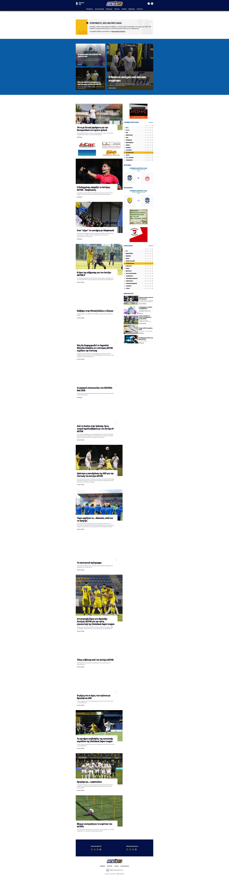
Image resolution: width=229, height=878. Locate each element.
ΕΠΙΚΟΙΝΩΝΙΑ (102, 866)
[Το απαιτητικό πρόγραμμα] (99, 549)
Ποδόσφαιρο (109, 9)
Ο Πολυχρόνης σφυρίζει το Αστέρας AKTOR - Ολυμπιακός (93, 188)
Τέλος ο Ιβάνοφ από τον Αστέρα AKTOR (95, 659)
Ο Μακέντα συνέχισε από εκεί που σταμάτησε (127, 78)
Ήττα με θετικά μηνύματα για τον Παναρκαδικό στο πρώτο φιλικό (92, 129)
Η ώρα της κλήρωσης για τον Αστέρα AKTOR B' (94, 274)
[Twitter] (95, 849)
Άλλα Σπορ (117, 9)
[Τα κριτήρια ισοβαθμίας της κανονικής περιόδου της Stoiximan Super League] (99, 725)
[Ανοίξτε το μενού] (152, 3)
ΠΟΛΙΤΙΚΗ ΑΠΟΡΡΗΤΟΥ (125, 866)
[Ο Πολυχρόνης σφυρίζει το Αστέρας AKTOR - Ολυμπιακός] (99, 174)
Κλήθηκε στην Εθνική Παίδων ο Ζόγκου (95, 310)
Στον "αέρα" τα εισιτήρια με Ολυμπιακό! (95, 230)
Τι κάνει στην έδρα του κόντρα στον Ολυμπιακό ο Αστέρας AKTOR (145, 317)
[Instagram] (98, 849)
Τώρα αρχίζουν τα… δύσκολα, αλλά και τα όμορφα (95, 519)
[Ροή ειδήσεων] (149, 3)
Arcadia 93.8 (140, 9)
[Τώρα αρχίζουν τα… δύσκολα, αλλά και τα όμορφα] (99, 505)
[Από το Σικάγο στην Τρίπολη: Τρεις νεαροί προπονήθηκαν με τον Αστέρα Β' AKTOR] (99, 415)
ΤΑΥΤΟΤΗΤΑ (116, 866)
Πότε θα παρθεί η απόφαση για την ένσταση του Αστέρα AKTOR (89, 83)
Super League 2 (128, 246)
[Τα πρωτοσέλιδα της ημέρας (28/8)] (131, 329)
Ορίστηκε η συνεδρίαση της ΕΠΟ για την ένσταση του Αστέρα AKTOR (95, 474)
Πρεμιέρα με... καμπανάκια (89, 781)
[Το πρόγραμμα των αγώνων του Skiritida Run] (131, 309)
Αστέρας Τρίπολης (99, 9)
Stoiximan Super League (131, 122)
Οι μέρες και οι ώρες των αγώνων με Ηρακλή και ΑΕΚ (93, 697)
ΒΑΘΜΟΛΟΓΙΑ (151, 122)
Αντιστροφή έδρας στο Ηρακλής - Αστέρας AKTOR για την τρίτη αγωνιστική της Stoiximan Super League (95, 621)
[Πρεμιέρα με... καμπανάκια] (99, 768)
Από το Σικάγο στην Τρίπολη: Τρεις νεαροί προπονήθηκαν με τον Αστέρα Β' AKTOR (95, 429)
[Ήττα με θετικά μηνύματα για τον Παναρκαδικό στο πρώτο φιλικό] (99, 117)
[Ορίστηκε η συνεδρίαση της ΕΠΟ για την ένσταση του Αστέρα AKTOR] (99, 460)
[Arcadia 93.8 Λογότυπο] (114, 3)
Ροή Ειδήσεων (89, 9)
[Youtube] (100, 849)
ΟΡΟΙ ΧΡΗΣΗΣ (109, 866)
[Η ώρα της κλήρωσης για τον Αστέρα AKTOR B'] (99, 259)
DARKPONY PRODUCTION (120, 873)
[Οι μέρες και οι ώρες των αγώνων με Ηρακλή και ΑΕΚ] (99, 685)
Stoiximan (124, 9)
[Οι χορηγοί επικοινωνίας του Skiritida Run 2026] (99, 377)
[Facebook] (92, 849)
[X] (130, 849)
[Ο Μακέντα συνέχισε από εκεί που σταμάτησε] (131, 300)
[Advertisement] (87, 145)
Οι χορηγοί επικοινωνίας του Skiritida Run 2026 (94, 389)
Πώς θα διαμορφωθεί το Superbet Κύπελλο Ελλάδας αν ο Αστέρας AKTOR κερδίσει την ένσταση (95, 348)
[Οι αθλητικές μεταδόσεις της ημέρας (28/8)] (131, 339)
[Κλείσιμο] (151, 21)
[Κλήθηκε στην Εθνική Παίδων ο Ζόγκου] (99, 300)
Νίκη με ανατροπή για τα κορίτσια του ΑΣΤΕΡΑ (94, 825)
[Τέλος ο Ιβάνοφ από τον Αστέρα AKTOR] (99, 649)
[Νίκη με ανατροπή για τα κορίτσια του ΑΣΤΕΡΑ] (99, 811)
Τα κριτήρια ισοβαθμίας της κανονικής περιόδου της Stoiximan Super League (95, 740)
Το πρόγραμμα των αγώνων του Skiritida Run (89, 55)
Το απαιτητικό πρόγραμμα (89, 562)
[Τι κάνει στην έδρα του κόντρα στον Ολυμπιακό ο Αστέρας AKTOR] (131, 320)
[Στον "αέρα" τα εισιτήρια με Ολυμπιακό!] (99, 217)
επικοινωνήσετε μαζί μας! (118, 31)
